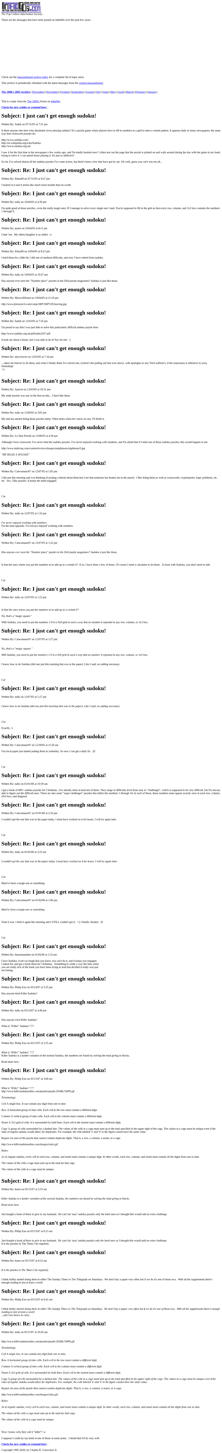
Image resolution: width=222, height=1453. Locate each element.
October (64, 92)
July (98, 92)
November (52, 92)
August (90, 92)
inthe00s (55, 101)
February (141, 92)
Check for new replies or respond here (23, 107)
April (121, 92)
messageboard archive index (32, 77)
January (152, 92)
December (38, 92)
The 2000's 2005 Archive (15, 92)
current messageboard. (91, 82)
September (77, 92)
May (113, 92)
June (105, 92)
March (129, 92)
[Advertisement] (111, 48)
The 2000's (33, 101)
